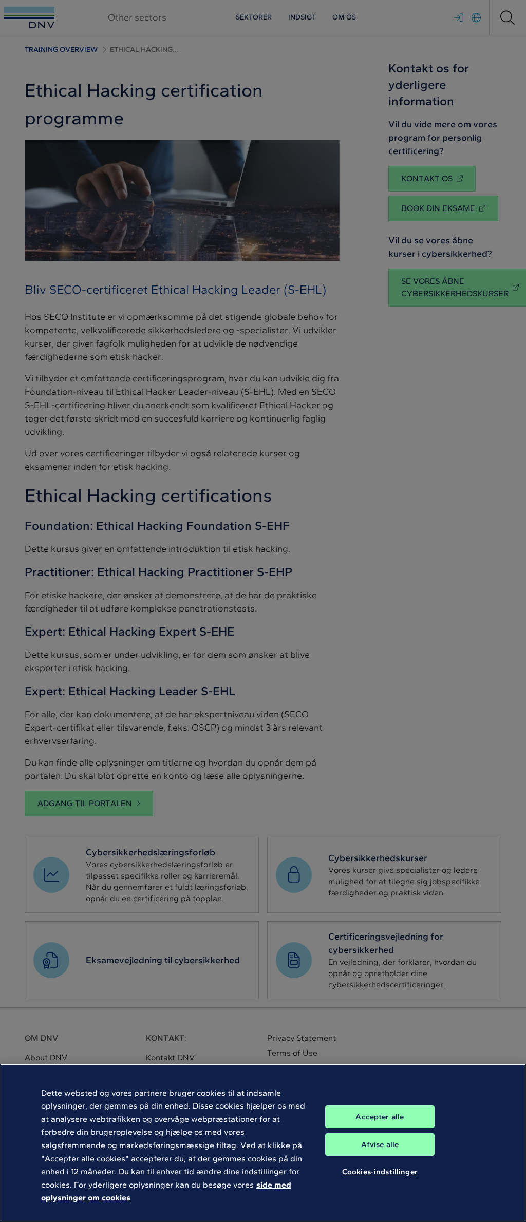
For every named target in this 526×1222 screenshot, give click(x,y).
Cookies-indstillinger (380, 1171)
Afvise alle (380, 1144)
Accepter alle (379, 1116)
